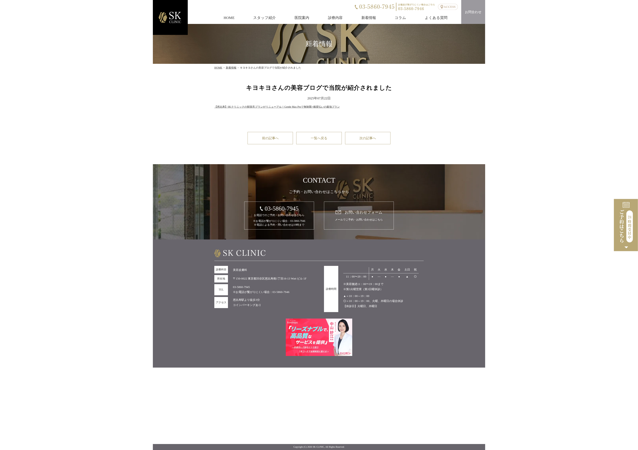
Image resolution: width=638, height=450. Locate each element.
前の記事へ (270, 138)
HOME (229, 18)
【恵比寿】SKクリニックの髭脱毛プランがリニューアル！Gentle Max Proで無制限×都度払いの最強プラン (277, 106)
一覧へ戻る (319, 138)
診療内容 (335, 18)
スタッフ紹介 (264, 18)
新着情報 (368, 18)
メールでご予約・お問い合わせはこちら (359, 215)
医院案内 (302, 18)
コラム (400, 18)
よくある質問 (436, 18)
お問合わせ (473, 12)
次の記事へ (367, 138)
